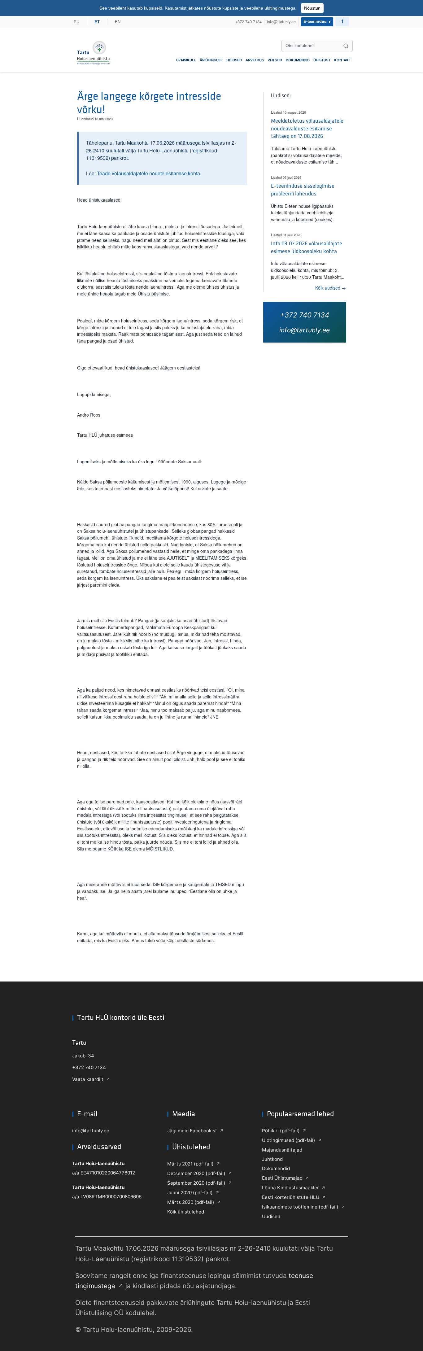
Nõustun (312, 8)
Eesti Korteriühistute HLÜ (290, 1197)
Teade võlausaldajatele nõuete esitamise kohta (148, 173)
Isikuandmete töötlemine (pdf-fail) (300, 1207)
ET (97, 21)
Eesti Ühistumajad (282, 1178)
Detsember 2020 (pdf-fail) (196, 1173)
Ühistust (321, 60)
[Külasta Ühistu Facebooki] (342, 21)
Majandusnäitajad (282, 1150)
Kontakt (342, 60)
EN (117, 22)
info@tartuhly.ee (281, 22)
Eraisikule (186, 60)
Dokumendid (298, 60)
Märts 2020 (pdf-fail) (190, 1202)
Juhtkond (272, 1159)
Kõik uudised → (330, 288)
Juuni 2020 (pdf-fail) (190, 1193)
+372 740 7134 (248, 22)
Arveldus (255, 60)
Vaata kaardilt (87, 1079)
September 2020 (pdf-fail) (196, 1183)
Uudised (271, 1216)
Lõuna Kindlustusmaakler (290, 1188)
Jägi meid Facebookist (192, 1131)
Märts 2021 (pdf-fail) (190, 1164)
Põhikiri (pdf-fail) (281, 1131)
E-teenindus (314, 21)
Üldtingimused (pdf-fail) (288, 1140)
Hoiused (234, 60)
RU (76, 22)
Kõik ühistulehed (185, 1212)
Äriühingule (211, 60)
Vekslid (275, 60)
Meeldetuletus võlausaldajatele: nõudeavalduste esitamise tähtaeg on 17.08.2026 (308, 128)
